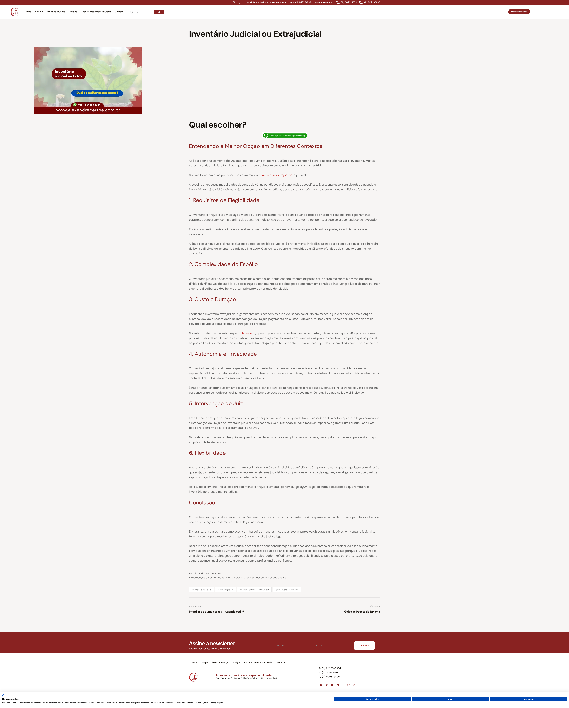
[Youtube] (332, 685)
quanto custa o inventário (286, 590)
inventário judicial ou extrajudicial (254, 590)
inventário (268, 175)
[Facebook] (321, 685)
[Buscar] (159, 12)
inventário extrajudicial (201, 590)
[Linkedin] (337, 685)
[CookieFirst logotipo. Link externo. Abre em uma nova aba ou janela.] (3, 695)
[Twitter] (326, 685)
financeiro (248, 333)
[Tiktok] (239, 2)
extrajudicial (285, 175)
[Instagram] (234, 2)
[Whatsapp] (348, 685)
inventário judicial (225, 590)
